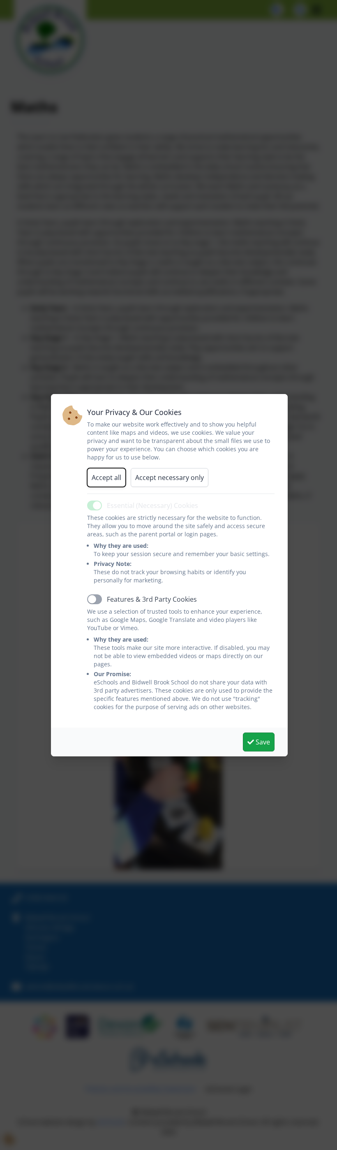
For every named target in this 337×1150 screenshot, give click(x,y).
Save (262, 742)
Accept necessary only (169, 477)
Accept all (106, 477)
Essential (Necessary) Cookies (152, 505)
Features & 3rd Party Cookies (152, 599)
